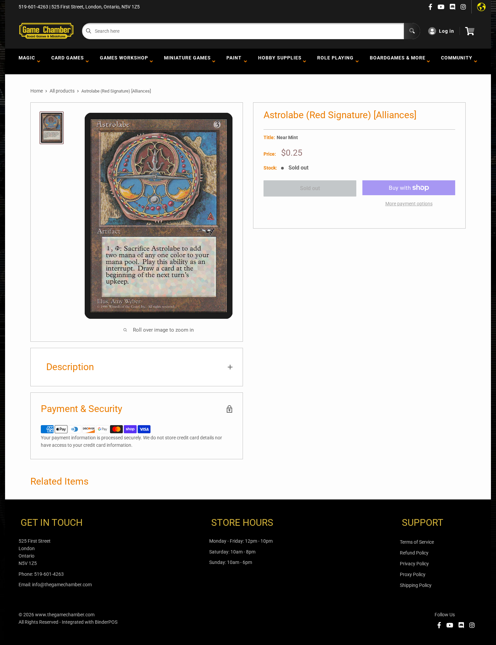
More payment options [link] (409, 203)
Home (36, 91)
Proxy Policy (412, 574)
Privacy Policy (414, 563)
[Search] (412, 31)
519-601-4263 (49, 574)
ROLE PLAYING (335, 61)
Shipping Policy (416, 585)
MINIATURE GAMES (187, 61)
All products (62, 91)
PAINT (234, 61)
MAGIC (27, 61)
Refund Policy (414, 553)
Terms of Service (417, 542)
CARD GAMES (67, 61)
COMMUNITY (456, 61)
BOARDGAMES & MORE (397, 61)
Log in (446, 31)
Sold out (310, 188)
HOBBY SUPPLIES (280, 61)
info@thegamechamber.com (62, 584)
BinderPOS (106, 622)
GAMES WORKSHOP (124, 61)
